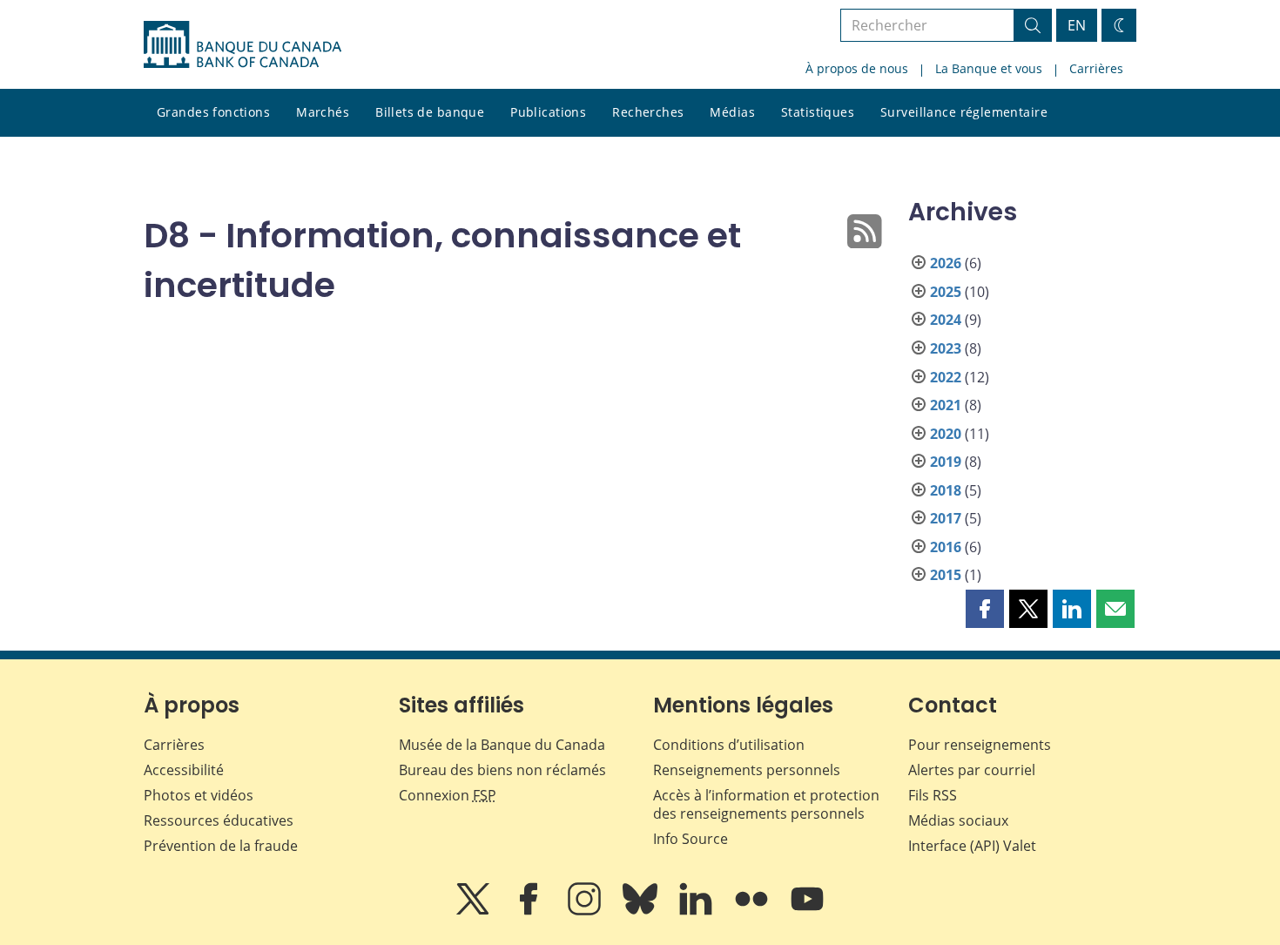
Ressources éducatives (218, 820)
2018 (945, 490)
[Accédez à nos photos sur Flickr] (753, 911)
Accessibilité (184, 770)
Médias (732, 112)
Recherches (648, 112)
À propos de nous (856, 68)
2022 (945, 377)
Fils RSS (932, 795)
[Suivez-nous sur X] (474, 911)
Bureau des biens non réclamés (502, 770)
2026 (945, 263)
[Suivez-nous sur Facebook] (530, 911)
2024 (945, 319)
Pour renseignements (979, 744)
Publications (548, 112)
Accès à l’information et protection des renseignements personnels (766, 804)
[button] (985, 609)
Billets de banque (429, 112)
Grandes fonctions (213, 112)
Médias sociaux (958, 820)
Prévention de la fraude (221, 845)
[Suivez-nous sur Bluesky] (642, 911)
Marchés (322, 112)
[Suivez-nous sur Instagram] (586, 911)
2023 (945, 348)
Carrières (1096, 68)
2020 (945, 433)
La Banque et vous (988, 68)
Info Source (690, 838)
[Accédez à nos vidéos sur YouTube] (807, 911)
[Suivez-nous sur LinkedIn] (697, 911)
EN (1077, 25)
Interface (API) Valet (972, 845)
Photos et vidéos (198, 795)
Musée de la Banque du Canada (502, 744)
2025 (945, 291)
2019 (945, 461)
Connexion (447, 795)
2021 (945, 405)
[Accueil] (242, 44)
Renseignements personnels (746, 770)
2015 (945, 574)
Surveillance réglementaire (964, 112)
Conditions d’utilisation (729, 744)
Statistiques (817, 112)
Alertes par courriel (971, 770)
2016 (945, 547)
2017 (945, 518)
